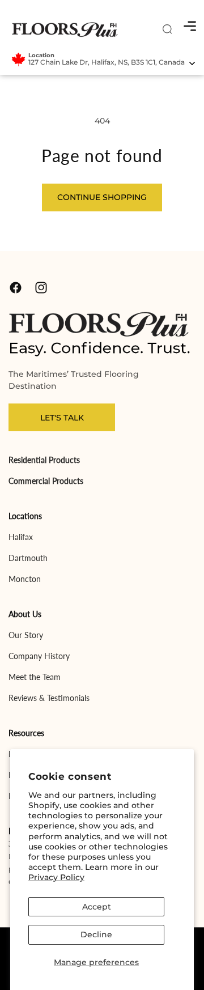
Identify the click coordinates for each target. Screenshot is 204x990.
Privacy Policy (56, 877)
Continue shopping (102, 197)
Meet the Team (34, 677)
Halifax (20, 537)
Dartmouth (28, 558)
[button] (189, 26)
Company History (39, 656)
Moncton (24, 579)
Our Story (25, 635)
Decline (96, 934)
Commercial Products (45, 481)
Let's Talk (62, 418)
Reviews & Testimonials (49, 698)
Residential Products (44, 460)
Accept (96, 907)
